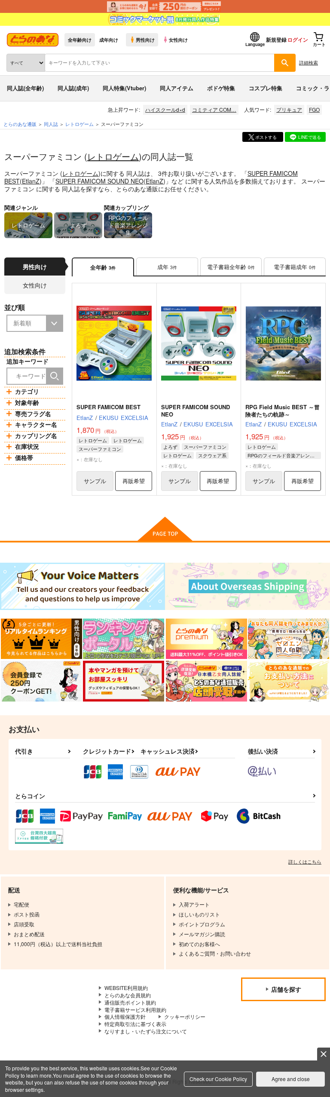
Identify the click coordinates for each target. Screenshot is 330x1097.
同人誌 (51, 123)
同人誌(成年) (73, 88)
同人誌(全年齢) (25, 88)
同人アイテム (176, 88)
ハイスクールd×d (165, 109)
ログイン (297, 39)
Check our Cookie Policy (218, 1078)
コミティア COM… (214, 109)
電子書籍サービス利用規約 (135, 1009)
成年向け (108, 39)
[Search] (54, 376)
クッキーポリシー (184, 1016)
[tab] (167, 267)
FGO (314, 109)
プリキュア (289, 109)
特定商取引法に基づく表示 (135, 1023)
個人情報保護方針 (125, 1016)
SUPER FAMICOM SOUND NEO (99, 181)
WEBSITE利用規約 (126, 987)
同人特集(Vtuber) (124, 88)
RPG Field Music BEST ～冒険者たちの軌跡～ (282, 410)
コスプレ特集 (265, 88)
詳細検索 (308, 62)
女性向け (178, 39)
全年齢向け (80, 39)
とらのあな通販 (20, 123)
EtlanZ (31, 181)
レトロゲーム (113, 156)
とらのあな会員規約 (127, 995)
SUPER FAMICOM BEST (108, 407)
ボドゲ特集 (221, 88)
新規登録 (276, 39)
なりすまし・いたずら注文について (145, 1031)
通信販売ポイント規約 (130, 1002)
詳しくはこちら (304, 861)
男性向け (145, 39)
